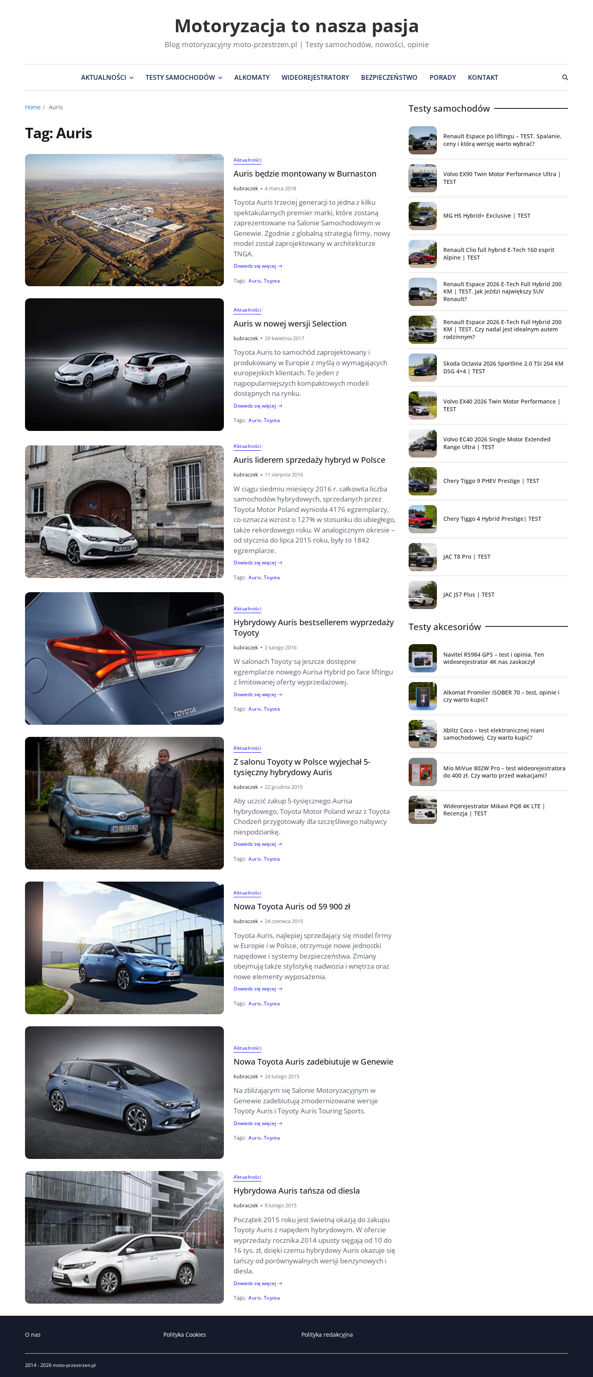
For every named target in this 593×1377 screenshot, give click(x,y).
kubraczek (246, 188)
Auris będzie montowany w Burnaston (305, 173)
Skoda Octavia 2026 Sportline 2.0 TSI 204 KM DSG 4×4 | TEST (503, 367)
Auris (254, 280)
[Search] (565, 77)
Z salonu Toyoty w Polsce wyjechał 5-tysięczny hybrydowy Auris (302, 767)
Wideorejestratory (315, 77)
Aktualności (103, 77)
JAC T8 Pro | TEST (467, 556)
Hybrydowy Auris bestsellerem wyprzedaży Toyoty (314, 627)
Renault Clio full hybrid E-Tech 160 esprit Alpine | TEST (498, 253)
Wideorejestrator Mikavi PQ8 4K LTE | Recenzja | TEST (494, 809)
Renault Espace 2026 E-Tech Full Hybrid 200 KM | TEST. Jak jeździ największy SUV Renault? (502, 291)
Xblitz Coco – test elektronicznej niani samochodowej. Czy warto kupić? (493, 733)
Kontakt (483, 77)
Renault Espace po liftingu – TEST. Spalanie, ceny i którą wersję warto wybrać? (502, 139)
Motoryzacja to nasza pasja (296, 25)
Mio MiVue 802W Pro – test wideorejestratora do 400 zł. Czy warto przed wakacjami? (504, 771)
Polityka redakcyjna (327, 1334)
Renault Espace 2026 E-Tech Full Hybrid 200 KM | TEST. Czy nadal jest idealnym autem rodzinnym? (502, 329)
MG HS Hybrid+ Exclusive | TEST (486, 215)
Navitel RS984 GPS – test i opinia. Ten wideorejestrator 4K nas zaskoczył (493, 658)
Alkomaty (251, 77)
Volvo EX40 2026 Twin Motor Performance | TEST (502, 404)
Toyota (272, 280)
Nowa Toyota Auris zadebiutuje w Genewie (313, 1061)
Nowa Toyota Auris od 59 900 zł (292, 906)
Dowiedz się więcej (255, 266)
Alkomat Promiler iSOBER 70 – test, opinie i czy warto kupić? (501, 695)
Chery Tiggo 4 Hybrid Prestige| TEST (492, 518)
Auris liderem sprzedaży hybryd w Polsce (309, 459)
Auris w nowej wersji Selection (290, 323)
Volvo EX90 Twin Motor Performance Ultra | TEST (502, 177)
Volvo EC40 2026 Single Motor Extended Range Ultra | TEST (497, 442)
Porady (443, 77)
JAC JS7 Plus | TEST (469, 594)
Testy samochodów (180, 77)
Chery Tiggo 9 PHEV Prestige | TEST (491, 481)
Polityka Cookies (184, 1334)
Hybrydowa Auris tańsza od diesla (297, 1190)
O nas (33, 1334)
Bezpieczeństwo (389, 77)
